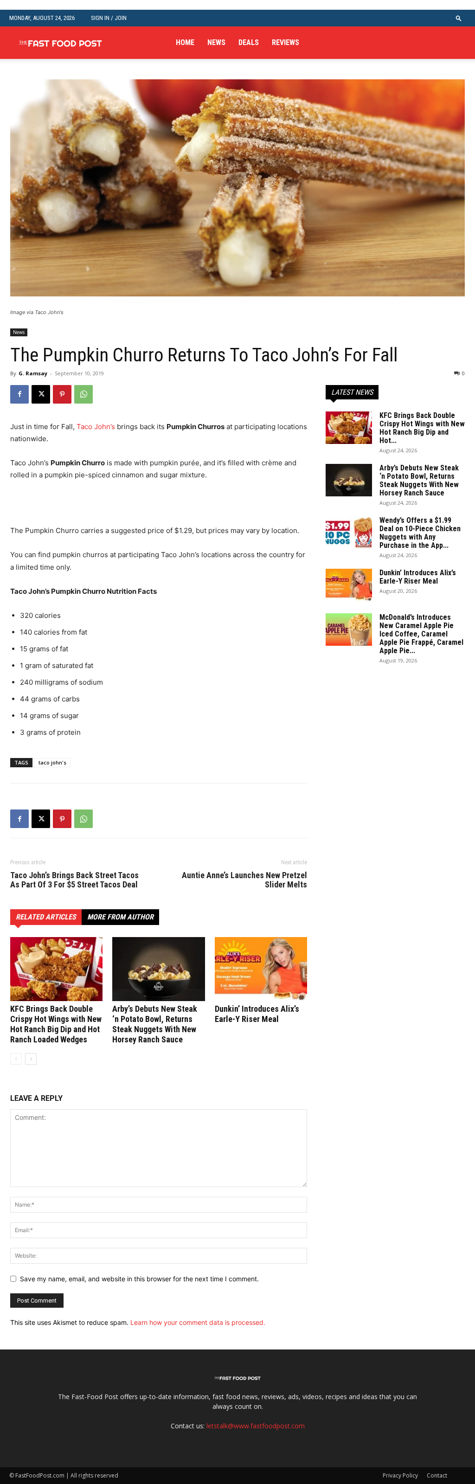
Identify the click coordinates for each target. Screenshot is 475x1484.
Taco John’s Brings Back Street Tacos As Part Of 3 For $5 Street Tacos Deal (74, 880)
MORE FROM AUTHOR (120, 916)
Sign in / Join (109, 17)
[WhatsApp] (83, 394)
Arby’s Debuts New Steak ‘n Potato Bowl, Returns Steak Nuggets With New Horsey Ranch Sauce (154, 1024)
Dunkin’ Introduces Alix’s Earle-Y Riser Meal (257, 1014)
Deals (248, 42)
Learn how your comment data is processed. (197, 1322)
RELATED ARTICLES (46, 916)
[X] (41, 394)
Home (185, 42)
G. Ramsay (33, 373)
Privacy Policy (400, 1475)
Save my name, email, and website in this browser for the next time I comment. (139, 1279)
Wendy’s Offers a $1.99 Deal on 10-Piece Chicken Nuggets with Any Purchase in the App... (420, 533)
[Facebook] (19, 394)
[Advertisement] (118, 507)
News (216, 42)
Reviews (285, 42)
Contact (437, 1475)
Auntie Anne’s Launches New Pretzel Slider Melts (244, 880)
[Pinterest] (62, 394)
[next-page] (31, 1059)
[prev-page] (16, 1059)
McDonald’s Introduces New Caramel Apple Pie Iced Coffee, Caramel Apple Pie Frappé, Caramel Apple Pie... (421, 634)
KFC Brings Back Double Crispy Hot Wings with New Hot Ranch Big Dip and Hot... (422, 428)
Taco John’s (96, 426)
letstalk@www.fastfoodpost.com (255, 1425)
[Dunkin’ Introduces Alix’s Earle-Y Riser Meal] (261, 969)
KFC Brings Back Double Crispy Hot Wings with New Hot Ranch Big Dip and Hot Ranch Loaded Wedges (56, 1024)
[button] (459, 17)
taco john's (52, 762)
